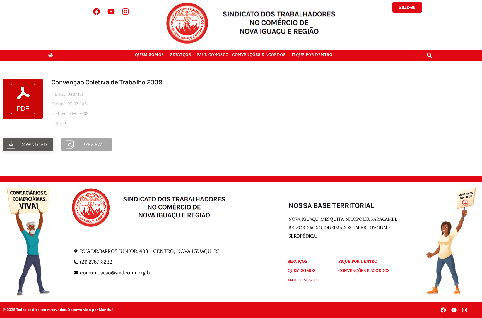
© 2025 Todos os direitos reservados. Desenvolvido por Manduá (58, 310)
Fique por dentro (312, 54)
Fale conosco (213, 54)
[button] (150, 54)
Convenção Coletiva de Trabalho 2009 (106, 82)
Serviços (180, 54)
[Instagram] (125, 11)
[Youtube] (111, 11)
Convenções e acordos (259, 54)
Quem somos (149, 54)
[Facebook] (96, 11)
